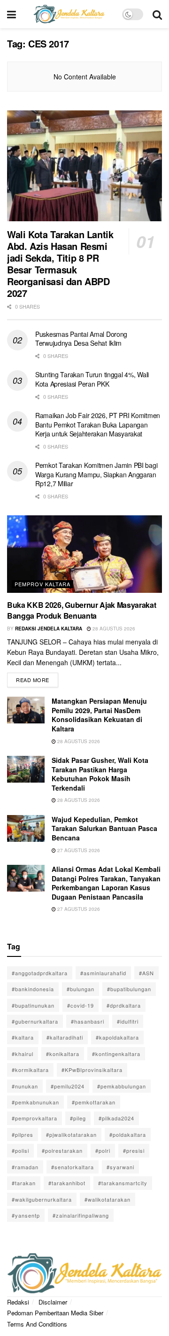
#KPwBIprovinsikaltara (92, 1069)
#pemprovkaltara (34, 1118)
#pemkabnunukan (35, 1102)
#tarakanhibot (66, 1183)
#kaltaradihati (64, 1037)
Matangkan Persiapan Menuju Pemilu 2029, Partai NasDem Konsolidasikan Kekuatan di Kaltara (99, 714)
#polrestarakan (62, 1150)
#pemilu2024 (67, 1086)
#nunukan (25, 1086)
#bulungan (80, 989)
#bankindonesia (33, 989)
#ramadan (25, 1167)
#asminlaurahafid (103, 973)
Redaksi (18, 1301)
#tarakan (24, 1183)
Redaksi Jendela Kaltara (48, 628)
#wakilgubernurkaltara (42, 1199)
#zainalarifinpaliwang (81, 1215)
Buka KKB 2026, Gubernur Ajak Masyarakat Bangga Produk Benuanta (81, 610)
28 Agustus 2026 (113, 628)
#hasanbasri (87, 1021)
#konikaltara (62, 1053)
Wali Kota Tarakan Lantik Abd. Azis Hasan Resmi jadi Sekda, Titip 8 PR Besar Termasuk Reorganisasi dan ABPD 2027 (60, 263)
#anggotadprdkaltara (40, 973)
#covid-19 (80, 1005)
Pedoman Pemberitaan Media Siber (55, 1312)
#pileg (78, 1118)
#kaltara (23, 1037)
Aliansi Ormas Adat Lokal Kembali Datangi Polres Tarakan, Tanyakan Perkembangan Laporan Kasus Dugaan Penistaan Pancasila (106, 882)
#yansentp (26, 1215)
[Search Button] (157, 14)
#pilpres (22, 1134)
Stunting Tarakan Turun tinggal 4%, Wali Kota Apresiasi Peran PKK (92, 379)
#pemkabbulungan (121, 1086)
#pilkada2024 (116, 1118)
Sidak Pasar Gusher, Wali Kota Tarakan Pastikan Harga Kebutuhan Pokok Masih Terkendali (100, 773)
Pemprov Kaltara (42, 584)
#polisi (20, 1150)
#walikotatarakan (107, 1199)
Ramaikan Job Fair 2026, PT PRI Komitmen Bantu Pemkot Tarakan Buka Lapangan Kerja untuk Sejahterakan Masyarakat (97, 424)
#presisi (134, 1150)
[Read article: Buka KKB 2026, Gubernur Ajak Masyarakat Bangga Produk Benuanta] (84, 554)
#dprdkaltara (124, 1005)
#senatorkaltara (72, 1167)
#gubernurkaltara (35, 1021)
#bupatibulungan (129, 989)
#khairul (22, 1053)
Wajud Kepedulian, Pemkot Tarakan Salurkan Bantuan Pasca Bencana (104, 828)
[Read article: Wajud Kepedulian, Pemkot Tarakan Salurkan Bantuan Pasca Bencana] (26, 828)
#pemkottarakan (93, 1102)
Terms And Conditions (37, 1324)
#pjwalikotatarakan (71, 1134)
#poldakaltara (127, 1134)
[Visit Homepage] (69, 14)
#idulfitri (127, 1021)
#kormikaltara (30, 1069)
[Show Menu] (11, 14)
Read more (37, 678)
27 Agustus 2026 (78, 850)
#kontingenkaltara (116, 1053)
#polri (102, 1150)
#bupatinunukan (33, 1005)
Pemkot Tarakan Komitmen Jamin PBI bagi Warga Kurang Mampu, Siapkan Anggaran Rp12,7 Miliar (96, 474)
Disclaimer (52, 1301)
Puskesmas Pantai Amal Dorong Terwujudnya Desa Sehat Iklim (81, 338)
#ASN (146, 973)
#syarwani (120, 1167)
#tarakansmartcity (122, 1183)
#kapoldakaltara (117, 1037)
